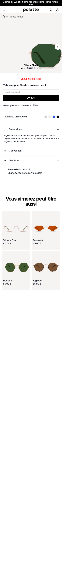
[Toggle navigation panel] (4, 9)
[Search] (51, 9)
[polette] (31, 10)
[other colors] (45, 116)
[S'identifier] (58, 9)
